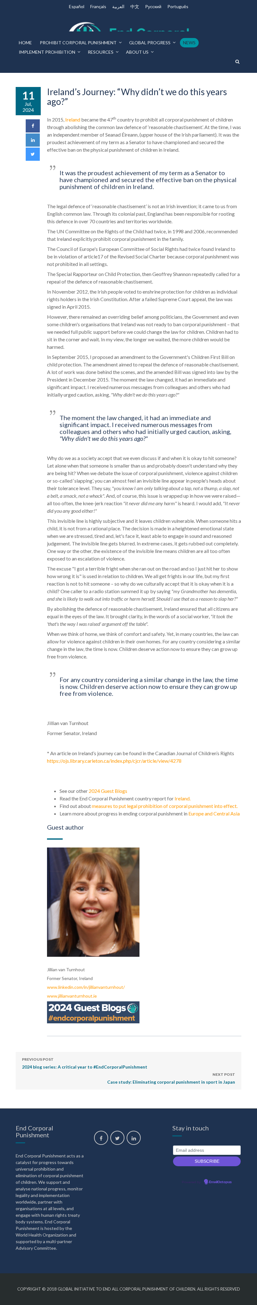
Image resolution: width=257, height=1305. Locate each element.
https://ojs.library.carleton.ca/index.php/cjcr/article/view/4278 (114, 761)
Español (76, 6)
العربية (118, 6)
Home (25, 42)
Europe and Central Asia (214, 813)
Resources (100, 52)
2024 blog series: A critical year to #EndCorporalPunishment (84, 1063)
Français (98, 6)
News (189, 42)
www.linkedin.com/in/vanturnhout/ (86, 987)
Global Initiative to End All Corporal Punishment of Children (126, 1288)
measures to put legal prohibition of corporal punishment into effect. (165, 806)
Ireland (72, 119)
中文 (134, 6)
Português (177, 6)
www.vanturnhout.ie (72, 996)
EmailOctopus (220, 1182)
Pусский (153, 6)
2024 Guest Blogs (107, 791)
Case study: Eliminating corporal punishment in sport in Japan (171, 1078)
